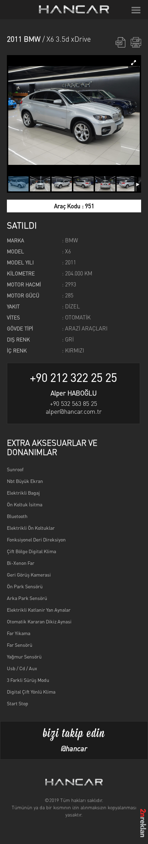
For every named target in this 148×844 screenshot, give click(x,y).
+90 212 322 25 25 (73, 377)
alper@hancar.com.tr (74, 411)
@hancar (74, 748)
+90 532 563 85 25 (73, 403)
